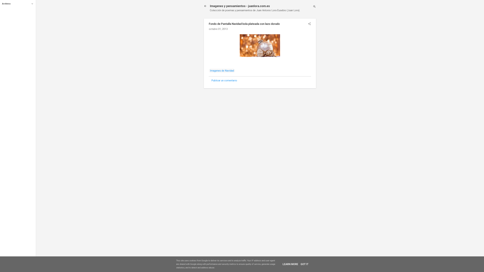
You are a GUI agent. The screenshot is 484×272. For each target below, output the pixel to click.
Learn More (290, 264)
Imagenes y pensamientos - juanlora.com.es (240, 6)
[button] (309, 24)
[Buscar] (314, 7)
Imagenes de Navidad (222, 70)
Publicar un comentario (224, 80)
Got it (304, 264)
